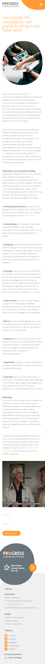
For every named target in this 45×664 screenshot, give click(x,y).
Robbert (5, 523)
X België (12, 649)
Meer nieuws (11, 533)
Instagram (13, 642)
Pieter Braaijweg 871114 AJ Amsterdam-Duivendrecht (18, 599)
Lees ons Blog (15, 657)
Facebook (13, 639)
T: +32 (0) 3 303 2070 (13, 624)
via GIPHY (6, 515)
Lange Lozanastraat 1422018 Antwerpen (15, 619)
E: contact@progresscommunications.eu (21, 607)
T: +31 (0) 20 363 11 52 (14, 604)
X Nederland (14, 646)
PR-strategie (35, 292)
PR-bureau (28, 215)
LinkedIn (12, 636)
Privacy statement (13, 654)
